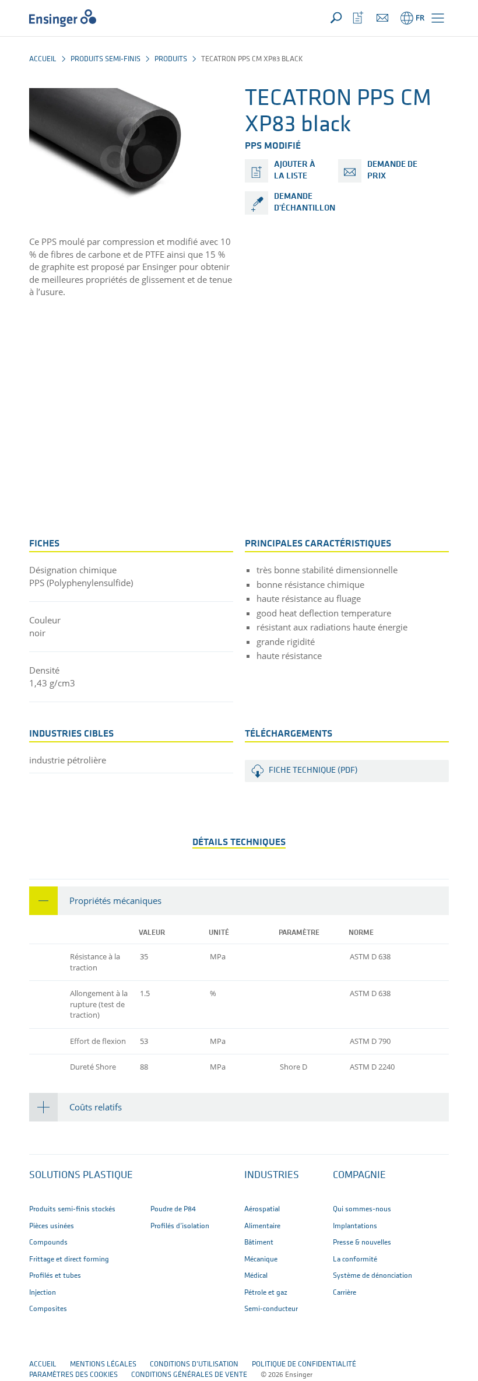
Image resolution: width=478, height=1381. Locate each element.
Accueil (43, 59)
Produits (170, 59)
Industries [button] (271, 1175)
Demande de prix (392, 170)
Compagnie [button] (359, 1175)
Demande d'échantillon (304, 202)
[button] (438, 18)
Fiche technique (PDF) (313, 770)
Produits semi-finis (105, 59)
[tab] (239, 900)
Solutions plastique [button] (81, 1175)
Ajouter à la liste (294, 170)
